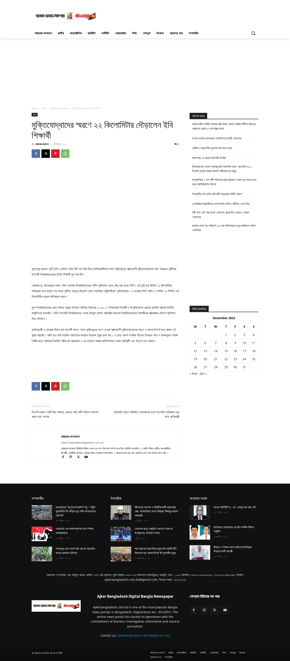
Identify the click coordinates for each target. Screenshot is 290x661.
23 (235, 359)
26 (195, 367)
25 (253, 359)
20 (205, 359)
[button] (253, 33)
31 (244, 367)
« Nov (193, 373)
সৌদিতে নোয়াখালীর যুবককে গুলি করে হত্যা (212, 148)
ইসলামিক (116, 498)
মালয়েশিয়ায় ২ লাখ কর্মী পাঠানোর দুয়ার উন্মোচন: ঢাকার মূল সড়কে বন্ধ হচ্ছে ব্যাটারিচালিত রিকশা (224, 182)
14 (215, 351)
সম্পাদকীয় (38, 498)
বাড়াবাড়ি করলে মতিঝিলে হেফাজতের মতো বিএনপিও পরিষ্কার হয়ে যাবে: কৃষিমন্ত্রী (146, 414)
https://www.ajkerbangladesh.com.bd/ (82, 442)
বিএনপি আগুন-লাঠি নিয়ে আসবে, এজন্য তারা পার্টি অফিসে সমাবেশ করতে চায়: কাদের (65, 414)
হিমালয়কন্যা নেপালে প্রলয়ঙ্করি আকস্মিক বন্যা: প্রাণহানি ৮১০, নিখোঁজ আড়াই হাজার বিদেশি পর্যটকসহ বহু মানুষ (222, 169)
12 (195, 351)
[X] (45, 153)
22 (226, 359)
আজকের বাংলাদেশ (42, 144)
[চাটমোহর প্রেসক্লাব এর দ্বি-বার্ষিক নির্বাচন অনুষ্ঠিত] (200, 532)
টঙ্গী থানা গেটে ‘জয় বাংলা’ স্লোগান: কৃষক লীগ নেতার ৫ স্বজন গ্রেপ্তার (220, 215)
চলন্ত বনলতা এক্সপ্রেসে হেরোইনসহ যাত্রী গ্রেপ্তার (216, 138)
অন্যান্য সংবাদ (198, 498)
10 (244, 343)
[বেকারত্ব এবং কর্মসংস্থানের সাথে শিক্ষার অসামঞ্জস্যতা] (42, 534)
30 (235, 367)
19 (195, 359)
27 (205, 367)
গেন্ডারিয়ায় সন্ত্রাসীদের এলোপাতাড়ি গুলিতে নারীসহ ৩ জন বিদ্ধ (221, 203)
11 (253, 343)
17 (244, 351)
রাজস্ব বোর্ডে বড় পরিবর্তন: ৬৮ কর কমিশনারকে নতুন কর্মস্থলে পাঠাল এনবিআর (224, 228)
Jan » (203, 373)
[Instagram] (204, 610)
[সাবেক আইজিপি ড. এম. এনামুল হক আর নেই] (200, 512)
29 (226, 367)
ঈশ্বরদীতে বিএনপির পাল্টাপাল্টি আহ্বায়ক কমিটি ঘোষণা (217, 194)
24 (244, 359)
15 (226, 351)
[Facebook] (36, 153)
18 (253, 351)
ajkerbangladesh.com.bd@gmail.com (143, 635)
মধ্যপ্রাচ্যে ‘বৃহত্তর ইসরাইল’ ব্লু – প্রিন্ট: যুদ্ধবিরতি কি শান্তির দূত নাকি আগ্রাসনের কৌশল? (76, 511)
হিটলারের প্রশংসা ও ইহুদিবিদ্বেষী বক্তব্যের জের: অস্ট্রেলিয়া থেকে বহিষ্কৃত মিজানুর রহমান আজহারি (156, 511)
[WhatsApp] (65, 153)
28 (215, 367)
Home (35, 108)
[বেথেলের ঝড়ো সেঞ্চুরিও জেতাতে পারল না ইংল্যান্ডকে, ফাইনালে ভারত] (121, 534)
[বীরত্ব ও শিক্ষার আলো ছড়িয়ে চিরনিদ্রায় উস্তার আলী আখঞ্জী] (200, 552)
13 (205, 351)
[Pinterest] (55, 153)
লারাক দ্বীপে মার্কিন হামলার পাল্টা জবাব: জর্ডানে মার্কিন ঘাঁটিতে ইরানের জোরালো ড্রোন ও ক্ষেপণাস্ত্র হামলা (224, 126)
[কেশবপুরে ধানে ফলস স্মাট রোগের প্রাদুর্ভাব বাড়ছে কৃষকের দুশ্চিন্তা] (42, 554)
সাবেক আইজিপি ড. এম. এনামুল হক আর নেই (235, 507)
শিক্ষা (45, 108)
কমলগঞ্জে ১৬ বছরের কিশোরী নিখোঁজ (209, 158)
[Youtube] (87, 457)
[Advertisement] (177, 15)
